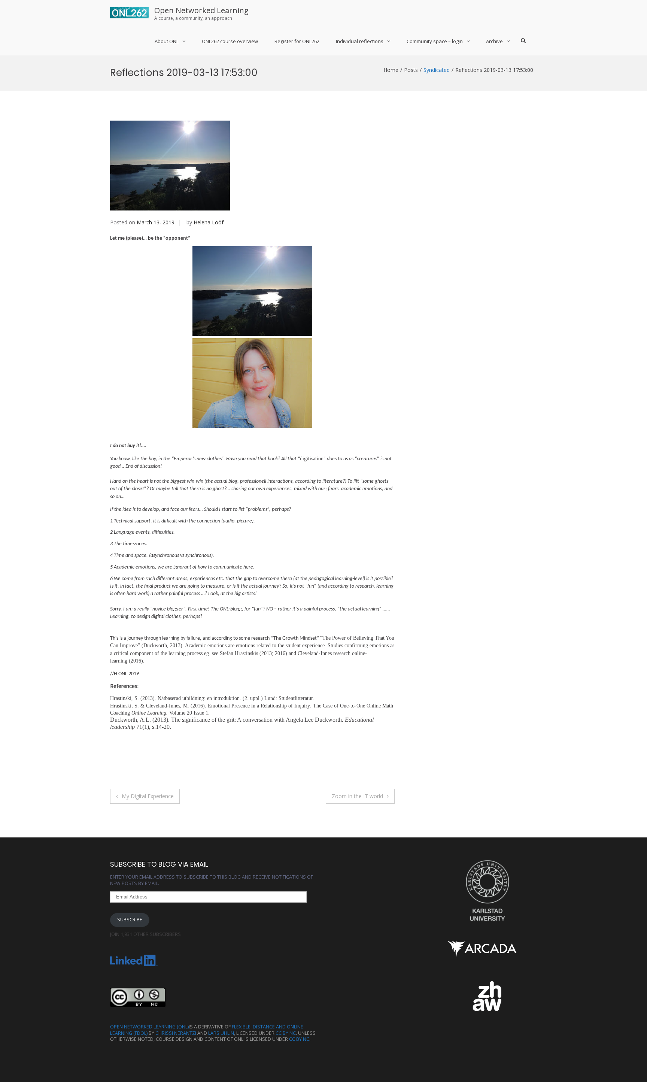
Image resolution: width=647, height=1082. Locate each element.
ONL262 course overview (230, 41)
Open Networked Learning (201, 10)
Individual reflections (359, 41)
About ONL (167, 41)
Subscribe (129, 919)
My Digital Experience (148, 796)
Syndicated (436, 69)
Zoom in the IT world (357, 796)
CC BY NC (286, 1033)
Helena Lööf (209, 222)
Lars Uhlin (221, 1033)
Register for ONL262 (296, 41)
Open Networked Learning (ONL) (149, 1027)
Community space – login (435, 41)
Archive (494, 41)
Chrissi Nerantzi (175, 1033)
